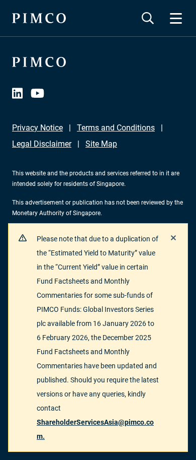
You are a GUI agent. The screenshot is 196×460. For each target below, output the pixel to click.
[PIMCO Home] (39, 18)
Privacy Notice (37, 128)
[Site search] (148, 18)
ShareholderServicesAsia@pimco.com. (95, 429)
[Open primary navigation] (176, 18)
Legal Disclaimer (41, 144)
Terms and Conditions (116, 128)
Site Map (101, 144)
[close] (173, 238)
